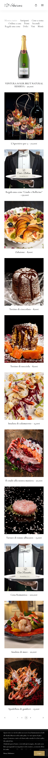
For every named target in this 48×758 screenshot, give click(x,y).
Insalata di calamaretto (24, 423)
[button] (42, 5)
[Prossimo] (42, 718)
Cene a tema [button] (37, 20)
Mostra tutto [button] (11, 20)
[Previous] (5, 718)
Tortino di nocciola (24, 366)
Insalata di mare (24, 652)
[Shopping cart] (35, 5)
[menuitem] (10, 20)
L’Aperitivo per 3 (24, 143)
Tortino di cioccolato (24, 309)
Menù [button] (40, 26)
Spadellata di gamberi (24, 709)
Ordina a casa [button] (14, 23)
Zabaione (24, 252)
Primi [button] (26, 23)
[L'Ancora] (13, 5)
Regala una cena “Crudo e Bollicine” (24, 194)
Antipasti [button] (24, 20)
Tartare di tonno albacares (24, 537)
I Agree (39, 753)
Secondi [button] (36, 23)
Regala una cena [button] (12, 26)
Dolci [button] (25, 26)
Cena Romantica (24, 594)
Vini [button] (33, 26)
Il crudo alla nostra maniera (24, 480)
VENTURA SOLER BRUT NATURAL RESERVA (24, 85)
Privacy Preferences (8, 753)
